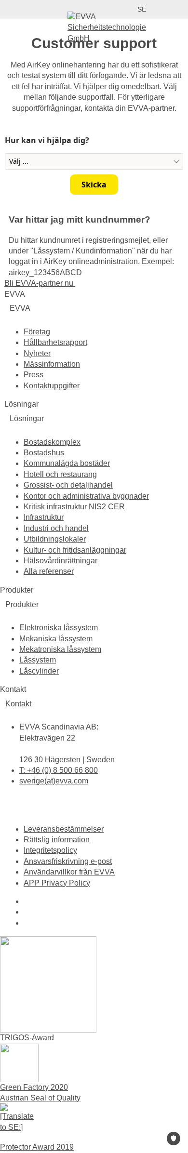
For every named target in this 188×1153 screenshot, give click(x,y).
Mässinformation (52, 364)
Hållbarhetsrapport (55, 342)
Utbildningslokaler (55, 539)
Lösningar (27, 418)
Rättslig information (57, 839)
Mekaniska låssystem (56, 639)
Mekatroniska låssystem (60, 649)
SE (141, 9)
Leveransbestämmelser (64, 829)
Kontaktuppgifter (52, 386)
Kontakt (18, 704)
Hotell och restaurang (60, 474)
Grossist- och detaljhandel (68, 485)
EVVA (20, 308)
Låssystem (37, 660)
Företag (37, 332)
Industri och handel (56, 528)
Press (33, 375)
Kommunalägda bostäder (67, 463)
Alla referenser (49, 571)
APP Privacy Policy (57, 883)
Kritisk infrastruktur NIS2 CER (74, 507)
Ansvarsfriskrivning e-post (68, 861)
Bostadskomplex (52, 442)
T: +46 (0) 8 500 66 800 (58, 770)
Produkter (22, 604)
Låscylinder (39, 671)
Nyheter (37, 353)
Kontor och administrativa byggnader (86, 496)
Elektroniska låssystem (58, 627)
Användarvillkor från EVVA (69, 872)
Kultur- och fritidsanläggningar (75, 550)
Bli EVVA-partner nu (39, 283)
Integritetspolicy (50, 850)
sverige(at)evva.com (53, 781)
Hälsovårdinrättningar (60, 561)
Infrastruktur (44, 517)
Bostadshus (44, 453)
